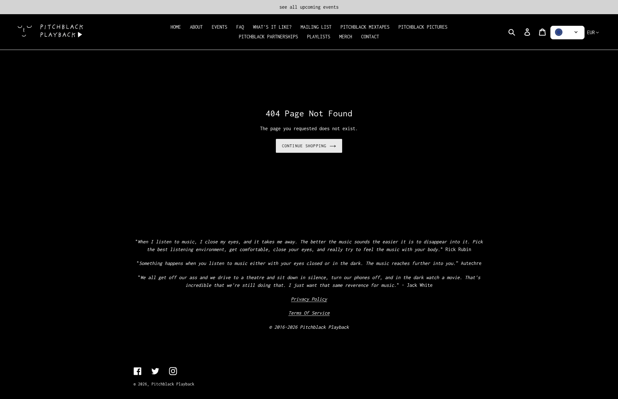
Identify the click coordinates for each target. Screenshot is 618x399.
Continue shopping (304, 145)
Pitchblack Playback (173, 384)
